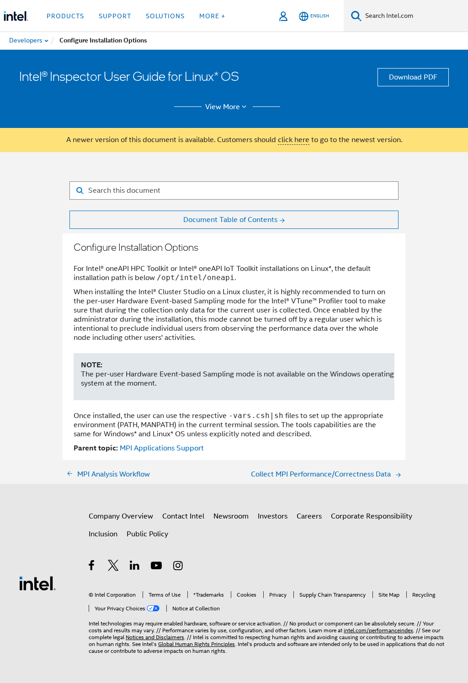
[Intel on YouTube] (157, 567)
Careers (309, 516)
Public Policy (147, 534)
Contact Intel (183, 516)
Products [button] (65, 16)
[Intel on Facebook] (92, 567)
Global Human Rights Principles (196, 644)
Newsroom (231, 516)
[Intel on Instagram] (178, 567)
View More (222, 106)
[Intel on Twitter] (113, 567)
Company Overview (121, 516)
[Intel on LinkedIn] (135, 567)
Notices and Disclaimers (155, 637)
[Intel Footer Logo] (37, 583)
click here (293, 139)
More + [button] (212, 16)
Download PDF (413, 77)
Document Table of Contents (230, 219)
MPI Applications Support (162, 448)
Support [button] (115, 16)
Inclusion (103, 534)
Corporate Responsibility (371, 516)
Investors (272, 516)
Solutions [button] (165, 16)
